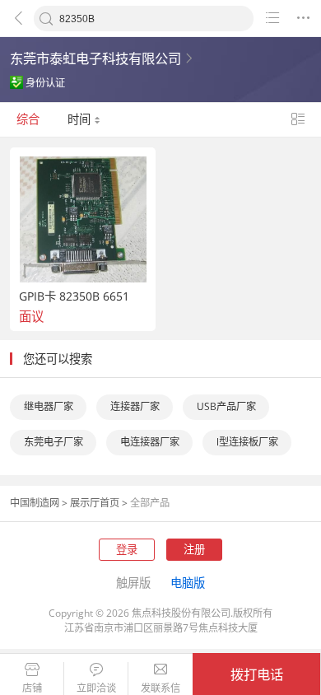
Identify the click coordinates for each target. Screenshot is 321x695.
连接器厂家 (135, 406)
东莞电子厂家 (53, 442)
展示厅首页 (94, 503)
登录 (126, 549)
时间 (80, 119)
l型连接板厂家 (247, 442)
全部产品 (150, 503)
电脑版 (187, 582)
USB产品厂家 (226, 406)
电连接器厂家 (149, 442)
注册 (194, 549)
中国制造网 (34, 503)
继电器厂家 (48, 406)
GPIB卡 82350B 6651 (74, 296)
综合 (28, 119)
